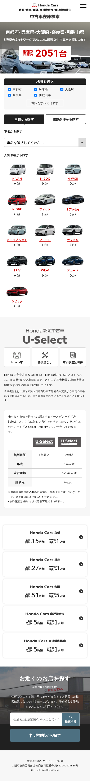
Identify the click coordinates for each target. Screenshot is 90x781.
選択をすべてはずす (45, 103)
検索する (71, 721)
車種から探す (24, 119)
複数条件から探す (66, 119)
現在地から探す (47, 735)
